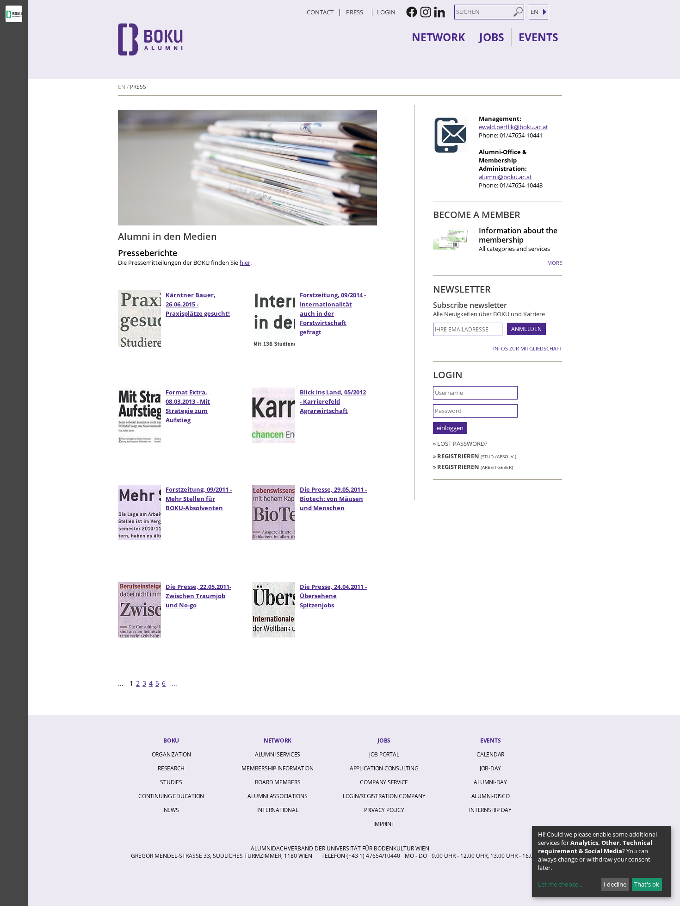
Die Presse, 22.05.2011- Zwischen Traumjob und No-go (198, 595)
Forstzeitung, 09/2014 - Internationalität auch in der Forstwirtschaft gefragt (333, 313)
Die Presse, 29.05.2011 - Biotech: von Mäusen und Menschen (333, 498)
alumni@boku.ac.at (505, 177)
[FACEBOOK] (412, 12)
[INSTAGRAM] (426, 12)
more (554, 262)
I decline (615, 884)
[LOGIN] (370, 12)
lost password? (462, 443)
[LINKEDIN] (439, 12)
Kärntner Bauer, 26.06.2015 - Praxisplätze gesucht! (198, 304)
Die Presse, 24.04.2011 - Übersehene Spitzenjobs (333, 595)
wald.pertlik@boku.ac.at (515, 127)
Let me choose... (560, 884)
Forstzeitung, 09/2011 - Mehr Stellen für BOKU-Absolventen (199, 498)
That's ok (646, 884)
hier (245, 262)
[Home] (199, 39)
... (174, 683)
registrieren (476, 456)
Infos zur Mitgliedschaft (527, 348)
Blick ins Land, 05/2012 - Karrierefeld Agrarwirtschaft (333, 401)
